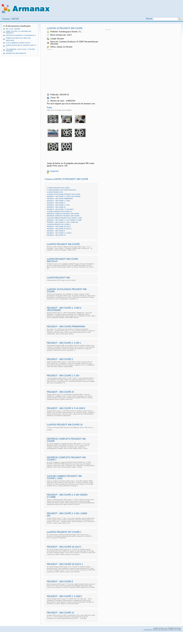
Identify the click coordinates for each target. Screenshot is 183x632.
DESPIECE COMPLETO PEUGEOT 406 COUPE (63, 213)
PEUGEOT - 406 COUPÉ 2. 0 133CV (59, 233)
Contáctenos (148, 630)
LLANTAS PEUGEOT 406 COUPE (58, 188)
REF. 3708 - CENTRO (13, 29)
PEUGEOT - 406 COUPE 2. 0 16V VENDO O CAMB (64, 220)
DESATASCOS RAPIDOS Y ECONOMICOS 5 (21, 35)
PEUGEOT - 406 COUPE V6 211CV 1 (59, 228)
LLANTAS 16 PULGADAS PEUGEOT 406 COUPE (63, 194)
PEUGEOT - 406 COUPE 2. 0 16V (58, 205)
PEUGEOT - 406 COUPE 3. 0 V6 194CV (60, 209)
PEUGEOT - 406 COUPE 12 (56, 235)
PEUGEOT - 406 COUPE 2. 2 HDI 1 (59, 200)
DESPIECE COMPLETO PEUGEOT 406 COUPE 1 (63, 216)
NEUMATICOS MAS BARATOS (16, 53)
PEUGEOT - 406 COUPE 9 (56, 203)
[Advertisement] (71, 71)
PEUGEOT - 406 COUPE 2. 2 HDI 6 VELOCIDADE (63, 196)
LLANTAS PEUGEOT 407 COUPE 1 (59, 224)
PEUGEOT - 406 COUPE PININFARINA (60, 198)
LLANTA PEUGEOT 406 (55, 192)
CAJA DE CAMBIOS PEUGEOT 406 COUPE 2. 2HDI (64, 218)
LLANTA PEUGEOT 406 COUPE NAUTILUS (61, 190)
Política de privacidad (160, 630)
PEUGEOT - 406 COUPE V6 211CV (59, 226)
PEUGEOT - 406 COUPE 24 (56, 207)
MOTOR (15, 19)
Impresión (54, 171)
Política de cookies (175, 630)
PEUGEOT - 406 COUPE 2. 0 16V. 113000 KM (62, 222)
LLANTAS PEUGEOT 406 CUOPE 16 (59, 211)
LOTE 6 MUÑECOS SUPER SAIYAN (18, 43)
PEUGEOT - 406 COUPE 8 (56, 231)
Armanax (6, 19)
